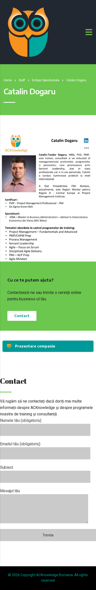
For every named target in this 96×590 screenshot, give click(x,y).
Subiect (6, 467)
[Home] (28, 32)
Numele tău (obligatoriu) (20, 420)
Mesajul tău (10, 490)
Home (8, 80)
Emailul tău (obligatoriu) (20, 444)
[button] (21, 316)
